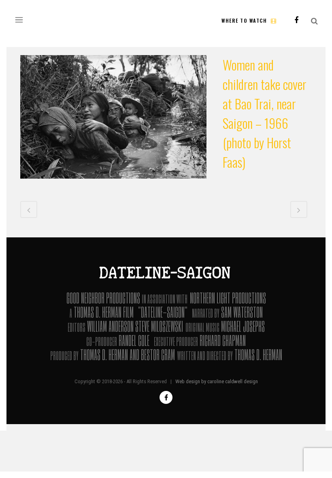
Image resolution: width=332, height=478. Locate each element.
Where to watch (244, 20)
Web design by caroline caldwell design (216, 381)
